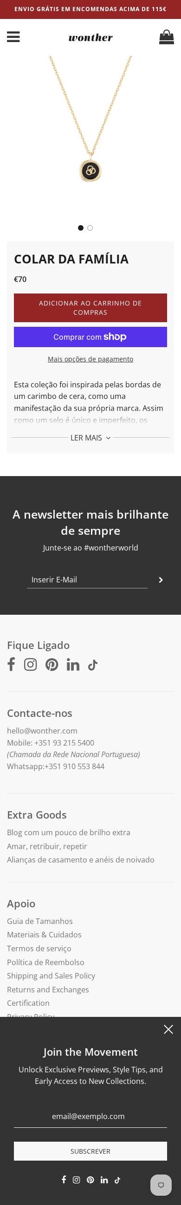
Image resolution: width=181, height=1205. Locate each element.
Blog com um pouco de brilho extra (68, 832)
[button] (81, 228)
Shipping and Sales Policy (51, 976)
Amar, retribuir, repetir (47, 846)
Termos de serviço (39, 948)
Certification (28, 1003)
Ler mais (87, 438)
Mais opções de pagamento (90, 359)
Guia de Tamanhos (40, 921)
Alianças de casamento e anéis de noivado (81, 860)
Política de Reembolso (45, 962)
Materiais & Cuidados (44, 935)
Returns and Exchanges (48, 990)
